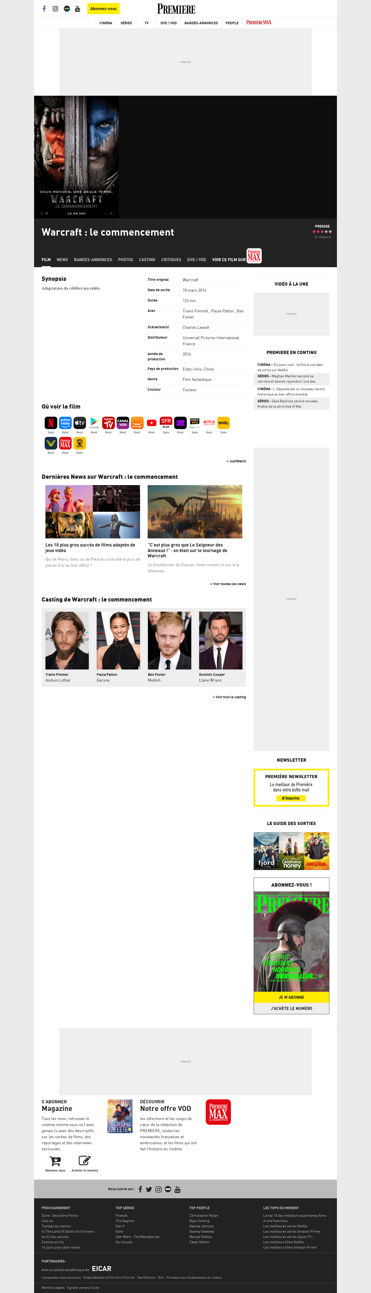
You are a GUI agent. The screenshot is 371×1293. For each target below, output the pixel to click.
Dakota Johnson (201, 1226)
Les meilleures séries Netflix (285, 1226)
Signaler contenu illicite (83, 1287)
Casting (147, 259)
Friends (122, 1215)
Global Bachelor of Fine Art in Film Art (109, 1277)
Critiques (171, 259)
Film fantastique (197, 379)
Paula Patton (222, 310)
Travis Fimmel (195, 310)
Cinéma (105, 23)
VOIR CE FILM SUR (229, 259)
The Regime (125, 1221)
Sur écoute (124, 1242)
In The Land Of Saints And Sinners (68, 1231)
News (62, 259)
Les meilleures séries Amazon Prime (291, 1231)
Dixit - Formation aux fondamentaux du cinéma (189, 1277)
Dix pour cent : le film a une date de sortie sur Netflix (290, 367)
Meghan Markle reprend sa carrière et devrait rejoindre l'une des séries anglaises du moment (286, 379)
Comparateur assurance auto (61, 1277)
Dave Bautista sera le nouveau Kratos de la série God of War (287, 403)
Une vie (47, 1221)
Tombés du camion (56, 1226)
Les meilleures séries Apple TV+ (288, 1236)
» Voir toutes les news (228, 584)
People (232, 23)
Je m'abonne (291, 997)
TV (147, 23)
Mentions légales (53, 1287)
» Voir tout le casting (229, 697)
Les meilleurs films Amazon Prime (289, 1247)
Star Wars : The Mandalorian (138, 1236)
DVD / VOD (169, 23)
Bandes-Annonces (201, 23)
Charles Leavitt (196, 327)
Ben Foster (157, 674)
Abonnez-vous (103, 8)
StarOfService (146, 1277)
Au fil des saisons (55, 1236)
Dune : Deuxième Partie (60, 1215)
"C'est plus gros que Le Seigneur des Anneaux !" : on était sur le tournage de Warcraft (187, 550)
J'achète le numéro (291, 1008)
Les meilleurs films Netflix (283, 1242)
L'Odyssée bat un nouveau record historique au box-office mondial (291, 391)
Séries (126, 23)
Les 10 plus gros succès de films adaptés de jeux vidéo (90, 547)
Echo (119, 1231)
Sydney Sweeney (201, 1231)
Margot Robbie (200, 1236)
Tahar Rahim (199, 1242)
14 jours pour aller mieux (61, 1247)
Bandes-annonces (93, 259)
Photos (125, 259)
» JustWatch (236, 461)
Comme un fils (53, 1242)
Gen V (120, 1226)
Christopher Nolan (203, 1215)
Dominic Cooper (212, 674)
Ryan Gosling (199, 1221)
